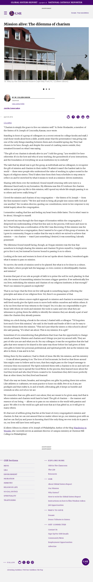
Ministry (8, 483)
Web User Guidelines (29, 570)
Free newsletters (83, 13)
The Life (51, 470)
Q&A (6, 470)
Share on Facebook (73, 116)
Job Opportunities (56, 505)
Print (87, 116)
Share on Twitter (78, 116)
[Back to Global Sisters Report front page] (15, 13)
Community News (56, 538)
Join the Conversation (12, 108)
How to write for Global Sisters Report (64, 497)
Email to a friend (82, 116)
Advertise (52, 546)
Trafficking (10, 500)
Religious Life (11, 487)
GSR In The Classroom (57, 466)
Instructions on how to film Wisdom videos (66, 501)
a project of (46, 2)
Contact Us (52, 530)
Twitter (23, 562)
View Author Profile (18, 104)
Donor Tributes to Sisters (59, 519)
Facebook (28, 562)
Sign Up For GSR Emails (58, 534)
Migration (9, 479)
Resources (52, 474)
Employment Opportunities (60, 542)
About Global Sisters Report (60, 484)
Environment (10, 474)
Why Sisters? (53, 492)
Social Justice (11, 491)
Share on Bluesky (68, 116)
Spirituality (10, 496)
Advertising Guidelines (14, 570)
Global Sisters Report (85, 561)
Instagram (32, 562)
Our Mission (53, 488)
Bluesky (19, 562)
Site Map (40, 570)
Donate (73, 13)
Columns (8, 123)
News (6, 466)
